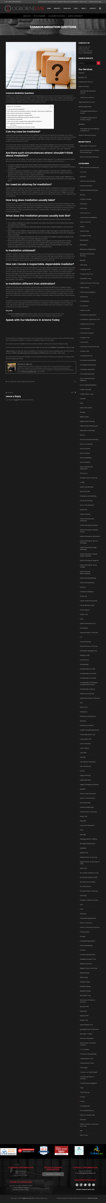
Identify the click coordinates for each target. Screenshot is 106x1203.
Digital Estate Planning (87, 421)
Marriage (83, 834)
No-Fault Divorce (85, 886)
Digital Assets (84, 417)
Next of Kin (83, 868)
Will (81, 1131)
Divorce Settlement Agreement (86, 468)
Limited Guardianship (87, 807)
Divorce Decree (85, 449)
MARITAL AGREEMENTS (75, 16)
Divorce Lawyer (85, 453)
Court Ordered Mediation (88, 385)
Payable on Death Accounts (89, 900)
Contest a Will (84, 351)
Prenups (82, 936)
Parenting (83, 896)
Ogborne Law (10, 351)
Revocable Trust (85, 995)
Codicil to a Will (85, 310)
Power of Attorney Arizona (87, 135)
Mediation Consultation (57, 347)
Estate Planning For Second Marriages (89, 542)
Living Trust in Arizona (87, 97)
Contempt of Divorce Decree (89, 347)
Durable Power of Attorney (89, 478)
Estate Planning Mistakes (88, 578)
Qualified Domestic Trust (88, 959)
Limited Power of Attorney (88, 812)
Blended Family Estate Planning (87, 255)
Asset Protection (85, 222)
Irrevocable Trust (85, 739)
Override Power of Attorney (89, 891)
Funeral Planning (85, 642)
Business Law (83, 77)
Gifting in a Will (84, 655)
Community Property (87, 333)
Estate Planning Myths (87, 583)
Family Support (85, 610)
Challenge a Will (85, 269)
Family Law (83, 596)
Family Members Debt (87, 605)
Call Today (8, 2)
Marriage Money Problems (88, 839)
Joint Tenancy (84, 748)
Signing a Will (84, 1016)
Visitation (83, 1120)
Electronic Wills (85, 491)
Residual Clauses (85, 986)
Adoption (81, 73)
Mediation (31, 381)
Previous (10, 392)
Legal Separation (85, 780)
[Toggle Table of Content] (50, 106)
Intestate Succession (87, 725)
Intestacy (83, 721)
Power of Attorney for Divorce (90, 927)
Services (57, 8)
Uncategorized (85, 1106)
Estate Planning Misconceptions (85, 572)
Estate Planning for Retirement (90, 536)
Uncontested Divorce (87, 1110)
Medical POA (84, 853)
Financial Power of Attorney (89, 633)
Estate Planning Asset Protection (87, 520)
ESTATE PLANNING (39, 16)
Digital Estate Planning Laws (89, 426)
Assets (82, 227)
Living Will (83, 821)
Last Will (82, 757)
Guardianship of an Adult (88, 678)
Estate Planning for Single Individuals (88, 548)
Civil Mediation (11, 381)
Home (49, 8)
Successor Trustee (86, 1034)
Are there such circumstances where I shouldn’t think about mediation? (30, 111)
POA (81, 905)
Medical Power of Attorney (88, 857)
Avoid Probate (84, 231)
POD (81, 909)
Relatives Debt (85, 973)
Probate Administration (87, 955)
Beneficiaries (84, 240)
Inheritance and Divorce (88, 716)
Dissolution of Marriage (87, 430)
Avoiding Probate (85, 236)
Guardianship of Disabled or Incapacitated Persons (89, 684)
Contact (93, 8)
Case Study (83, 265)
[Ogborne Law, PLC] (24, 8)
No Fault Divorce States (87, 882)
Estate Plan (83, 510)
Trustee (82, 1097)
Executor (83, 587)
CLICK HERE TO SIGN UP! (53, 1174)
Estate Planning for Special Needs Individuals (88, 555)
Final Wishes (84, 628)
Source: (14, 125)
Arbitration (83, 208)
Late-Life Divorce (85, 766)
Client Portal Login (95, 2)
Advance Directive (86, 186)
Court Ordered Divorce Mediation (87, 379)
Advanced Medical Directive (89, 190)
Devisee (82, 412)
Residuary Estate (85, 991)
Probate (82, 950)
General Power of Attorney (89, 646)
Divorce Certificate (86, 444)
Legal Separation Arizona (87, 102)
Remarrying (84, 977)
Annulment (83, 204)
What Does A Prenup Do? (88, 146)
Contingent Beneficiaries (88, 365)
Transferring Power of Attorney (87, 1078)
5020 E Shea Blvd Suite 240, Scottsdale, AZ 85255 (28, 353)
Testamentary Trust (86, 1059)
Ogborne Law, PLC (28, 1198)
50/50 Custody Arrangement (89, 167)
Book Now (67, 8)
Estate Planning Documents (89, 525)
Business (82, 260)
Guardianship (84, 664)
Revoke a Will (84, 1007)
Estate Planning (84, 86)
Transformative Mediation (88, 1083)
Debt (81, 403)
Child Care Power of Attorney (89, 283)
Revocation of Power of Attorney (87, 1001)
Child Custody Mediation (88, 292)
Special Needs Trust (86, 1025)
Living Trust (83, 816)
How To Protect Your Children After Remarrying (89, 151)
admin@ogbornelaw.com (87, 1173)
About (83, 8)
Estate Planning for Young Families (88, 566)
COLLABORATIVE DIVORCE (56, 16)
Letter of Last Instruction (88, 794)
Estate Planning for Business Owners (89, 531)
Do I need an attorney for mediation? (19, 113)
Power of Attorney (86, 923)
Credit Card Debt (85, 390)
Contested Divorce (86, 356)
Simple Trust (84, 1020)
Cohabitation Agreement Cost (90, 319)
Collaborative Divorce (86, 82)
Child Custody (84, 288)
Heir (81, 703)
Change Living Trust (86, 274)
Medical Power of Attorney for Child (90, 863)
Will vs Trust (84, 1135)
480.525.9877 (17, 2)
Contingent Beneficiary (87, 369)
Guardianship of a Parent (88, 673)
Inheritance (84, 712)
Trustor (82, 1101)
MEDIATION (27, 16)
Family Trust (84, 614)
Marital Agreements (85, 107)
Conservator (84, 342)
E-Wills (82, 482)
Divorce (82, 435)
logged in (17, 400)
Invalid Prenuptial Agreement (89, 730)
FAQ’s (76, 8)
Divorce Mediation (22, 381)
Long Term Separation (87, 825)
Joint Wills (83, 753)
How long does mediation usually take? (20, 115)
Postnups (83, 914)
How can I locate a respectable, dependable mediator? (25, 121)
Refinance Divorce (86, 964)
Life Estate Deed (85, 803)
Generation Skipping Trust (88, 651)
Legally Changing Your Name (89, 784)
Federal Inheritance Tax (87, 623)
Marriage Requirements (87, 844)
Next (72, 392)
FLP (81, 637)
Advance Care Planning (87, 181)
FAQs (81, 619)
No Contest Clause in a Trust (89, 873)
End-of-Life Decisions (87, 505)
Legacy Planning (85, 775)
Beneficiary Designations (88, 249)
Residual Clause (85, 982)
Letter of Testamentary (87, 798)
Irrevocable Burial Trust (87, 734)
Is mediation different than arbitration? (20, 123)
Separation (83, 1011)
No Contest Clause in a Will (88, 877)
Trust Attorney (85, 1092)
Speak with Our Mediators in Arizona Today (21, 127)
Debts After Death (86, 408)
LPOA (81, 830)
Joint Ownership (85, 744)
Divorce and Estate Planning (89, 157)
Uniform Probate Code (87, 1115)
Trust (81, 1088)
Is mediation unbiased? (15, 119)
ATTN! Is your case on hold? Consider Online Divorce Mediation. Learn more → (63, 2)
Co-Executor (84, 306)
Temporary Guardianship (88, 1054)
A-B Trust (83, 172)
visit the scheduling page (29, 371)
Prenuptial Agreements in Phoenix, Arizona (88, 119)
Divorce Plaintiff (85, 462)
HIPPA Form (84, 707)
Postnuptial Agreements (88, 918)
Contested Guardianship (88, 360)
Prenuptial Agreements (87, 941)
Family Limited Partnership (88, 601)
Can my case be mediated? (16, 109)
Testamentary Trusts (87, 1063)
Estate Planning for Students (89, 560)
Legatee (82, 789)
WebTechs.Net (93, 1198)
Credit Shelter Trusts (86, 394)
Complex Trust (85, 338)
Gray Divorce (84, 660)
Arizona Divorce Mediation (88, 217)
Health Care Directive (87, 694)
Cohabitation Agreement (88, 315)
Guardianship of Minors (87, 689)
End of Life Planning (86, 501)
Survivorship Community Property (88, 1044)
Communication (85, 328)
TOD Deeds (83, 1068)
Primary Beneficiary (86, 945)
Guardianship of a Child (87, 669)
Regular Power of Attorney (88, 968)
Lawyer (82, 771)
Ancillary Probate (85, 199)
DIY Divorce (83, 473)
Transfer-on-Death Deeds (88, 1072)
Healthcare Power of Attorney (90, 698)
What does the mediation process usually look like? (24, 117)
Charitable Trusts (85, 278)
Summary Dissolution (87, 1038)
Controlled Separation (87, 374)
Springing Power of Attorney (89, 1029)
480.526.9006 (87, 53)
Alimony (82, 195)
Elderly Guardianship (86, 487)
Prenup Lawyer (85, 932)
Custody (82, 399)
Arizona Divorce (85, 213)
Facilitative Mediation (87, 592)
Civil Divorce (84, 297)
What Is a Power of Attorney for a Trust (89, 1125)
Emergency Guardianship (88, 496)
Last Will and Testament (88, 762)
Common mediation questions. (18, 314)
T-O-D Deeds (84, 1049)
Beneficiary (83, 245)
